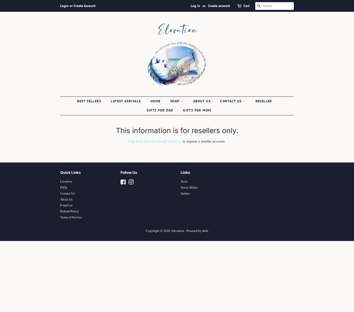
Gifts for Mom (197, 110)
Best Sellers (89, 101)
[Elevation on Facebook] (123, 183)
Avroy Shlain (189, 187)
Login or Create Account (78, 6)
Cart (246, 6)
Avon (184, 181)
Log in (195, 6)
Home (156, 101)
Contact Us (67, 193)
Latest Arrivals (126, 101)
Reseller (264, 101)
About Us (66, 199)
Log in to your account (146, 141)
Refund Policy (69, 211)
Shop (175, 101)
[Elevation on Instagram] (131, 183)
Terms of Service (71, 217)
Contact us (231, 101)
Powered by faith (197, 231)
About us (201, 101)
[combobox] (274, 6)
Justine (185, 193)
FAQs (63, 187)
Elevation (178, 231)
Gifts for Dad (160, 110)
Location (66, 181)
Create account (219, 6)
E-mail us (66, 205)
